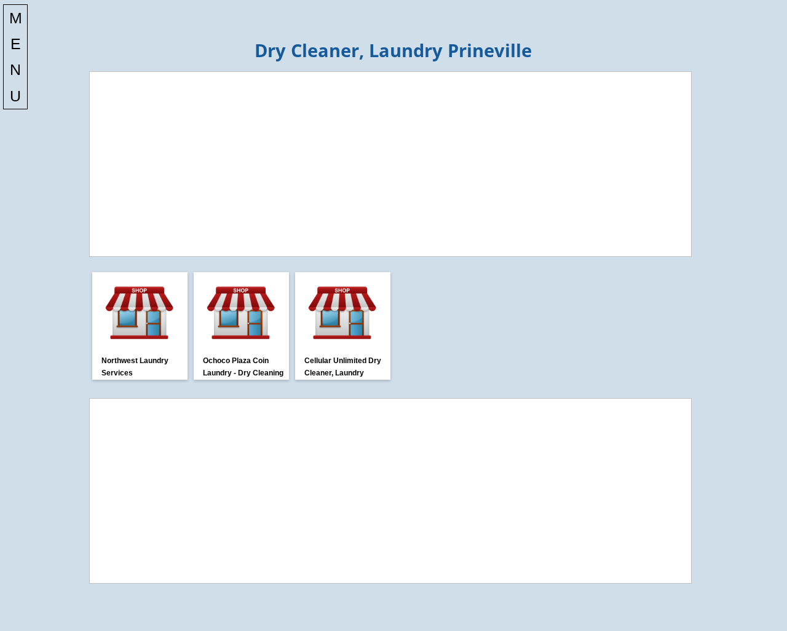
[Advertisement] (390, 164)
